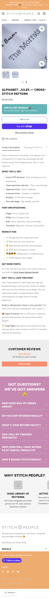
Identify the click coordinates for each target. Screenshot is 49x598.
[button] (44, 13)
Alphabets (15, 20)
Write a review (25, 364)
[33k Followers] (8, 572)
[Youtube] (18, 572)
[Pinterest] (3, 572)
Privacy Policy (7, 579)
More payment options (24, 133)
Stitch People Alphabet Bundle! (26, 272)
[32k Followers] (13, 572)
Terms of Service (25, 579)
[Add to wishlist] (42, 29)
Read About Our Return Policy (14, 543)
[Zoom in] (42, 64)
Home (4, 20)
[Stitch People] (20, 13)
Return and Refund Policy (12, 584)
